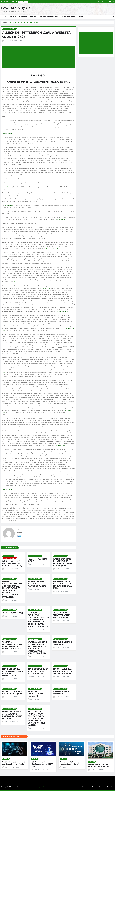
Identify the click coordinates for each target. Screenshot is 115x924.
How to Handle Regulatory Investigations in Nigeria (70, 763)
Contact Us (110, 787)
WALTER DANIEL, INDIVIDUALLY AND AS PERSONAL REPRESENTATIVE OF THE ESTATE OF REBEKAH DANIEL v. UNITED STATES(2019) (12, 589)
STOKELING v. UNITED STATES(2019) (62, 643)
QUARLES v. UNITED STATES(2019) (61, 692)
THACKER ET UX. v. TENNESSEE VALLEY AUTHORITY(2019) (61, 615)
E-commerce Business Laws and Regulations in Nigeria (13, 763)
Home (4, 17)
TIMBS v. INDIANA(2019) (12, 613)
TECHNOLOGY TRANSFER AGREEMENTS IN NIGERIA (99, 765)
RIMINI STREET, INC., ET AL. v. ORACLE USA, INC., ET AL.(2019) (38, 671)
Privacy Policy (86, 787)
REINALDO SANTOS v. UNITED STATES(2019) (36, 693)
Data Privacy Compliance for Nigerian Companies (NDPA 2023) (42, 764)
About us (12, 17)
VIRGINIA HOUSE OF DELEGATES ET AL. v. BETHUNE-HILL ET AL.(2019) (62, 584)
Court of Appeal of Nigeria (27, 17)
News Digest (37, 787)
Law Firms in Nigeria (68, 17)
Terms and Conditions (98, 787)
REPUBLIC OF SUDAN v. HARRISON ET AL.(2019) (12, 692)
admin (6, 41)
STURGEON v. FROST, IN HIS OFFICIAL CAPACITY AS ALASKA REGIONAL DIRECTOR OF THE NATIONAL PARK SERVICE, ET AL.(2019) (38, 647)
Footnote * (6, 187)
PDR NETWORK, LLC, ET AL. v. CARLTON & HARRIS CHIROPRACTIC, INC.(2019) (12, 715)
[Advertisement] (39, 57)
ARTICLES (81, 17)
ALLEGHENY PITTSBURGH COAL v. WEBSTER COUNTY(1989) (24, 22)
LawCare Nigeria (16, 7)
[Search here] (113, 17)
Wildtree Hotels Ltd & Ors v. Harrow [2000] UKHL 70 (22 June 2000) (12, 563)
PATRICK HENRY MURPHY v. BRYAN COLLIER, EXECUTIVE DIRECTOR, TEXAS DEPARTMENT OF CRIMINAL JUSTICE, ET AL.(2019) (37, 718)
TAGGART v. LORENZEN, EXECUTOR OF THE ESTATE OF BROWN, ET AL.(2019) (12, 645)
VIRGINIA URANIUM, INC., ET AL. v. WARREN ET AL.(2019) (37, 583)
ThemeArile (46, 787)
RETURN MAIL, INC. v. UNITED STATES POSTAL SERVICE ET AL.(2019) (63, 671)
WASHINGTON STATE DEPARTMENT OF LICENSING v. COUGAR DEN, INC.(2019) (62, 562)
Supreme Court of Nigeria (49, 17)
